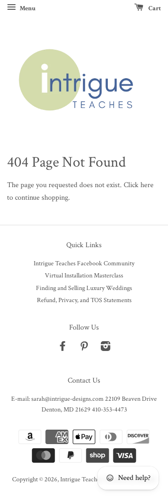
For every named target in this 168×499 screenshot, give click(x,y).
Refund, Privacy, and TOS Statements (84, 300)
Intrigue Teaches (81, 479)
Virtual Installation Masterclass (84, 275)
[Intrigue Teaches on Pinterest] (84, 348)
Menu (26, 8)
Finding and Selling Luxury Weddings (84, 288)
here (147, 185)
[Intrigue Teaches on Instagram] (105, 348)
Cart (154, 8)
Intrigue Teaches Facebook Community (84, 263)
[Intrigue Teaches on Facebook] (62, 348)
